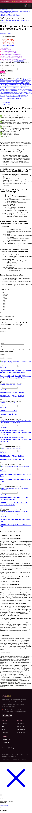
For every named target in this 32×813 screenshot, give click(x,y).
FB (3, 716)
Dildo (27, 83)
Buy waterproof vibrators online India (15, 82)
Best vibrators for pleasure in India (15, 80)
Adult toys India (26, 78)
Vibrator (12, 96)
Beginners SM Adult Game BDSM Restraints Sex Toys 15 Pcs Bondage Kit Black (15, 371)
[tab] (17, 102)
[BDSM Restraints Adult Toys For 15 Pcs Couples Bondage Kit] (16, 489)
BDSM (17, 78)
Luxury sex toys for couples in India (15, 87)
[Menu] (29, 5)
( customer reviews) (5, 33)
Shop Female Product (9, 41)
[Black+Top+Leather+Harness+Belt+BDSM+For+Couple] (2, 99)
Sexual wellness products (20, 92)
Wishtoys (18, 98)
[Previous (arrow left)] (0, 798)
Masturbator (3, 89)
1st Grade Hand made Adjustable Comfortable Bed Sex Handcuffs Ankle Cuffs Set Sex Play (15, 432)
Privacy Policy (6, 739)
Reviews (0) (6, 104)
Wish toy (12, 98)
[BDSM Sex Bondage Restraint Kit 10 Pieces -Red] (14, 511)
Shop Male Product (8, 39)
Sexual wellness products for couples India (15, 92)
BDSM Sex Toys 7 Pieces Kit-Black (12, 392)
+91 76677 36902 (19, 61)
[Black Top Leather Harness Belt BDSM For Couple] (0, 99)
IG (7, 716)
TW (11, 716)
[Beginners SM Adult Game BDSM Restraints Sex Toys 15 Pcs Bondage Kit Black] (16, 362)
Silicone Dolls (21, 726)
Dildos (3, 726)
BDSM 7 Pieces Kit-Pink (8, 411)
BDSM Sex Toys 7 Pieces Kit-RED (12, 456)
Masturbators (21, 729)
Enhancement (21, 732)
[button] (3, 367)
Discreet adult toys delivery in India (9, 84)
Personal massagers (12, 89)
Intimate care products (13, 86)
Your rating (3, 328)
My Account (5, 742)
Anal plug (2, 80)
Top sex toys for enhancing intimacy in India (16, 94)
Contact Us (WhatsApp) (8, 748)
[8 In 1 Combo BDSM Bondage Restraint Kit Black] (14, 466)
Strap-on (22, 93)
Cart (3, 745)
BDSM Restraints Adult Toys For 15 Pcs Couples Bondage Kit (14, 498)
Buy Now (10, 70)
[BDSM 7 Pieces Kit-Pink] (7, 402)
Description (6, 102)
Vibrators (4, 723)
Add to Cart (3, 70)
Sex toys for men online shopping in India (15, 89)
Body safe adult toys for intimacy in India (17, 81)
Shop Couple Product (9, 42)
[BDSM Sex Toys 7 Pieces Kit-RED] (10, 448)
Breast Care (5, 732)
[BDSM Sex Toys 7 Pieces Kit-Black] (10, 384)
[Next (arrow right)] (2, 798)
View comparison (4, 805)
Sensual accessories (23, 89)
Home (5, 2)
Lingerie (4, 729)
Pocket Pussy (20, 723)
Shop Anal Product (8, 43)
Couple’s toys (22, 83)
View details (3, 22)
